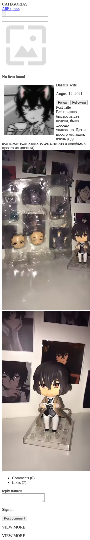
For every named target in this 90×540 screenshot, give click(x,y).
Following (79, 102)
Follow (62, 102)
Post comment (14, 518)
